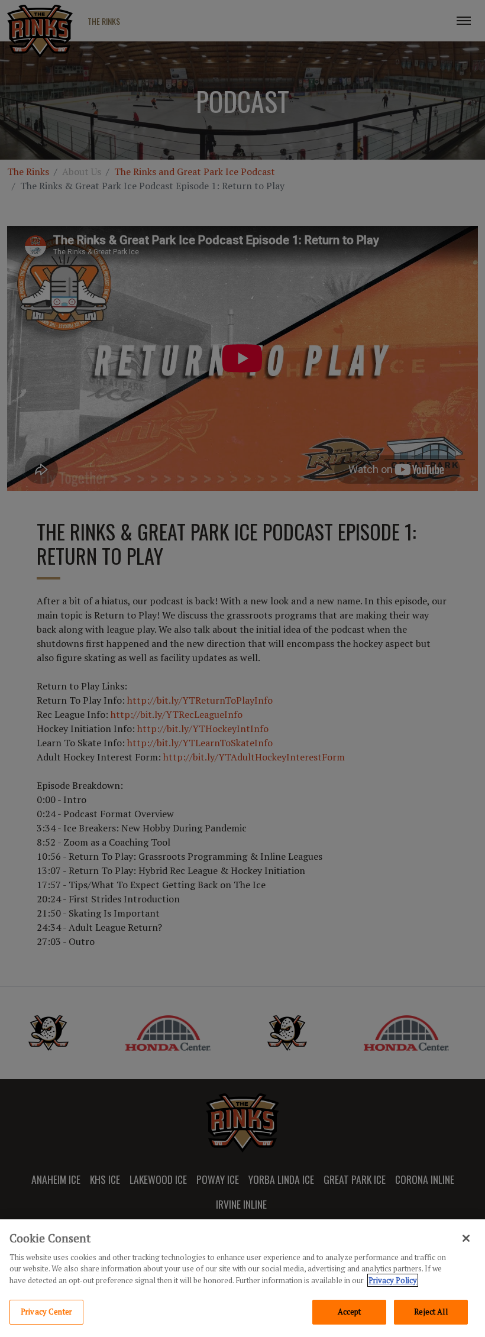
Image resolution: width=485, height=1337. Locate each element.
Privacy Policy (392, 1280)
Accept (349, 1311)
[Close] (466, 1238)
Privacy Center (46, 1311)
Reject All (430, 1311)
